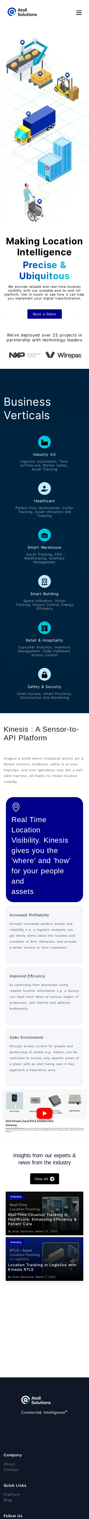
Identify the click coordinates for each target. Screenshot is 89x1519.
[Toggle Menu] (79, 13)
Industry (16, 1196)
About (9, 1464)
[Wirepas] (57, 355)
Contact (11, 1469)
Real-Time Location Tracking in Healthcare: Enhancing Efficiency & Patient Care (42, 1219)
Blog (8, 1500)
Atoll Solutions (23, 1231)
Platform (12, 1494)
